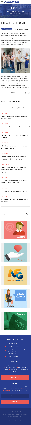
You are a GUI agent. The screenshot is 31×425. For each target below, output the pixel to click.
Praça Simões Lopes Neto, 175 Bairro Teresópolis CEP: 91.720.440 (17, 351)
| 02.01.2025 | (5, 132)
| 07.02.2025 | (5, 113)
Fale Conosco (14, 369)
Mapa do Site (15, 378)
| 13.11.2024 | (5, 164)
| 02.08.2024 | (5, 196)
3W (21, 421)
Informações (25, 369)
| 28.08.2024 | (5, 177)
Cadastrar (15, 402)
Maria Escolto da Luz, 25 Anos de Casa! (15, 127)
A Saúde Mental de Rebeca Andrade (14, 191)
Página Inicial (11, 12)
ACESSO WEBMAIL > (13, 357)
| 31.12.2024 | (5, 143)
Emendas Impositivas (16, 372)
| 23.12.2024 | (5, 154)
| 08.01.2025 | (5, 124)
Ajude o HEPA (22, 367)
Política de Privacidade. (15, 416)
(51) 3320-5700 (12, 343)
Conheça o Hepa (10, 367)
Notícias (21, 12)
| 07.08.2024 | (5, 188)
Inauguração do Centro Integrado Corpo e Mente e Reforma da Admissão (13, 169)
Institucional (21, 365)
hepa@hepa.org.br (13, 347)
